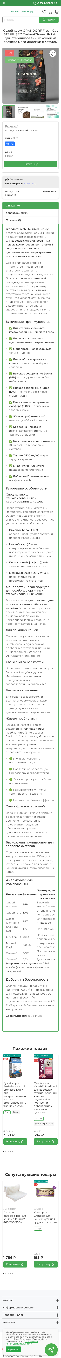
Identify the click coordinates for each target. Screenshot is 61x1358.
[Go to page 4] (10, 1151)
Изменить (30, 183)
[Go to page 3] (8, 1151)
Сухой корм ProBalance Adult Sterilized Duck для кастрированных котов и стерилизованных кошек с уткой (15, 1094)
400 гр (10, 143)
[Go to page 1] (3, 1151)
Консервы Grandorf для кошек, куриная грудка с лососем (45, 1217)
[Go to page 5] (12, 1151)
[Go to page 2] (5, 1151)
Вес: (11, 137)
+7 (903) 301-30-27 (47, 3)
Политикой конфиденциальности (22, 1342)
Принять (13, 1349)
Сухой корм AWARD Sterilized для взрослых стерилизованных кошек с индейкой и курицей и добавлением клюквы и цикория (45, 1097)
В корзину (31, 164)
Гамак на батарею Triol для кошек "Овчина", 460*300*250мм (15, 1217)
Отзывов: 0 (11, 126)
